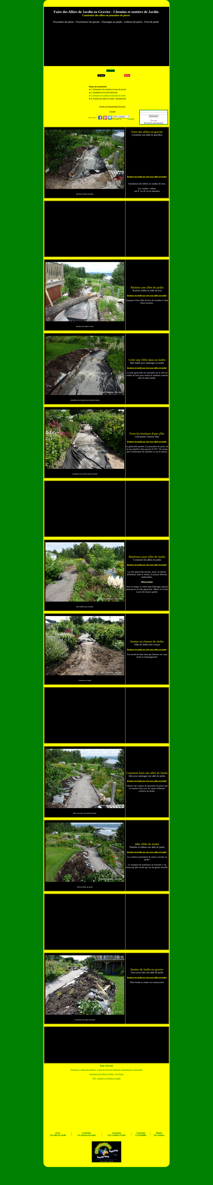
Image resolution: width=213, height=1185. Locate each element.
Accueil (112, 111)
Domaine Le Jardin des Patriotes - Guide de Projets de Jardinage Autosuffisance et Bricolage (106, 1070)
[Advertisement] (106, 46)
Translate (130, 119)
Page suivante (106, 1065)
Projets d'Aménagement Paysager (112, 106)
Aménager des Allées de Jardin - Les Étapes (106, 1074)
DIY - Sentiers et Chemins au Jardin (107, 1078)
